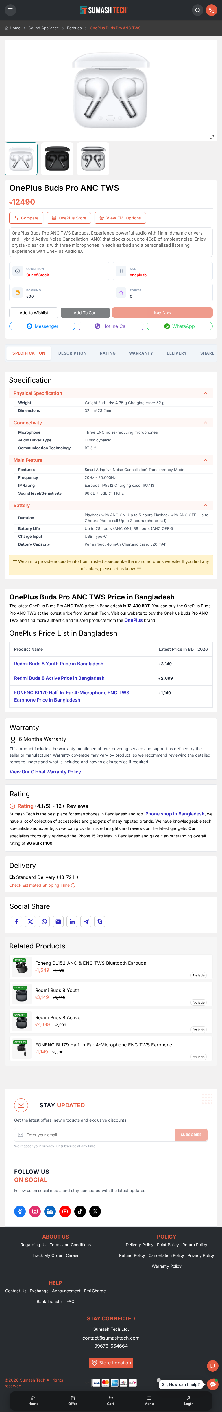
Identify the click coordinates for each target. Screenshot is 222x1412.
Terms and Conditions (70, 1244)
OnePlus (133, 620)
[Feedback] (213, 1366)
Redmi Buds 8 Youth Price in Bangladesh (58, 663)
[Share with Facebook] (16, 921)
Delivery (177, 353)
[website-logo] (104, 10)
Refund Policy (132, 1255)
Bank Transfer (50, 1301)
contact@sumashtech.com (111, 1338)
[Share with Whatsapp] (44, 921)
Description (72, 353)
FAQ (70, 1301)
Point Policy (168, 1244)
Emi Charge (95, 1290)
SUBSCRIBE (191, 1135)
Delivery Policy (139, 1244)
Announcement (66, 1290)
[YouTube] (65, 1211)
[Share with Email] (58, 921)
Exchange (39, 1290)
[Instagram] (35, 1211)
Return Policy (194, 1244)
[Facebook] (20, 1211)
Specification (28, 353)
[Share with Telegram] (85, 921)
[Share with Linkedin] (71, 921)
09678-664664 (111, 1346)
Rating (108, 353)
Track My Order (47, 1255)
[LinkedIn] (50, 1211)
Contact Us (15, 1290)
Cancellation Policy (166, 1255)
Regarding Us (33, 1244)
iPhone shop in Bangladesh (174, 814)
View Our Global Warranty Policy (45, 772)
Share (207, 353)
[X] (95, 1211)
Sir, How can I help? (181, 1384)
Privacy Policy (201, 1255)
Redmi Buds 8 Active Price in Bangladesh (59, 678)
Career (72, 1255)
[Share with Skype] (99, 921)
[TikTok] (80, 1211)
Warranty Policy (167, 1266)
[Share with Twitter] (30, 921)
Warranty (141, 353)
